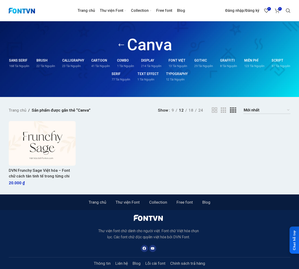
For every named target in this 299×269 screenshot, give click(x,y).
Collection (158, 202)
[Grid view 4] (233, 110)
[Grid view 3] (223, 110)
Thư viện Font (128, 202)
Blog (206, 202)
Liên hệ (121, 263)
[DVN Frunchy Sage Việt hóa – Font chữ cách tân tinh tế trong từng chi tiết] (42, 143)
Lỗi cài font (155, 263)
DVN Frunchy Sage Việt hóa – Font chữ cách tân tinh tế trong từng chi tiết (39, 176)
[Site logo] (22, 10)
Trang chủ (17, 110)
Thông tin (102, 263)
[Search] (288, 10)
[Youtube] (152, 248)
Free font (185, 202)
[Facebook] (144, 248)
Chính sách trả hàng (187, 263)
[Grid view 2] (214, 110)
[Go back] (121, 45)
